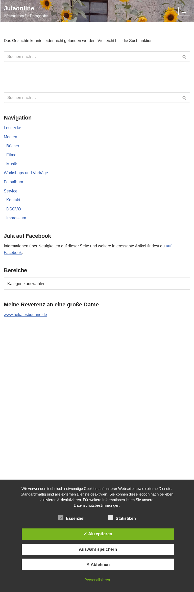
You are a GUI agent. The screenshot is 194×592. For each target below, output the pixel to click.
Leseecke (12, 128)
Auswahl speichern (98, 549)
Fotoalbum (13, 182)
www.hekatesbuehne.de (25, 314)
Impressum (16, 218)
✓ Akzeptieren (98, 533)
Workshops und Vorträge (26, 173)
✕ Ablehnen (98, 564)
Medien (10, 137)
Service (10, 191)
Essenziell (75, 518)
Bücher (12, 146)
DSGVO (13, 209)
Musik (11, 164)
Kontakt (13, 200)
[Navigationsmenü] (184, 11)
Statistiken (126, 518)
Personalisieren (97, 580)
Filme (11, 155)
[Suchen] (184, 56)
